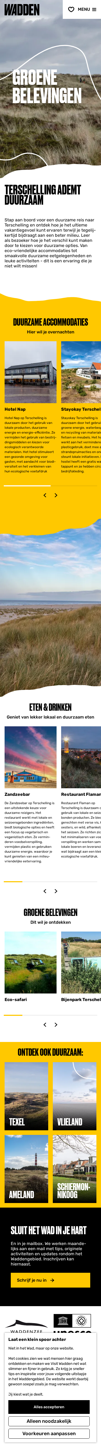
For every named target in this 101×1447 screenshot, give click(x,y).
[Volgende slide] (56, 495)
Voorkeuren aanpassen (49, 1433)
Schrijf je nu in (32, 1280)
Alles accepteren (49, 1407)
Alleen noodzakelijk (49, 1421)
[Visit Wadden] (26, 1328)
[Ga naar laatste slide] (45, 495)
